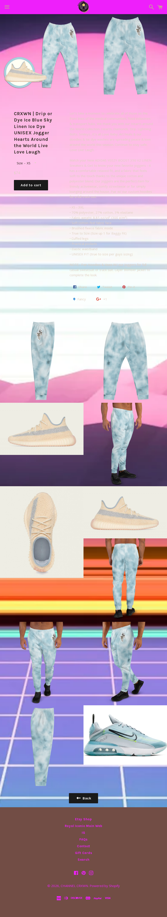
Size (20, 163)
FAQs (83, 839)
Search (84, 860)
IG (83, 833)
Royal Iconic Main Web (83, 826)
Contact (83, 846)
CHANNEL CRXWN (74, 886)
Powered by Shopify (105, 886)
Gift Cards (83, 853)
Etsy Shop (83, 819)
